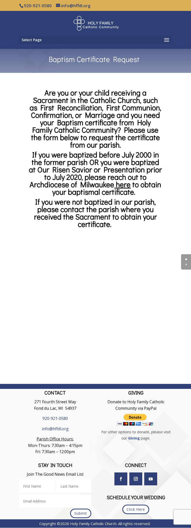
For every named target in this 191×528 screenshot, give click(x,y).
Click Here (136, 509)
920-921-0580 (55, 418)
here (123, 184)
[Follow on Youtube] (150, 478)
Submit (80, 513)
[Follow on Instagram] (135, 478)
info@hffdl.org (55, 429)
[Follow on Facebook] (120, 478)
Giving (134, 437)
